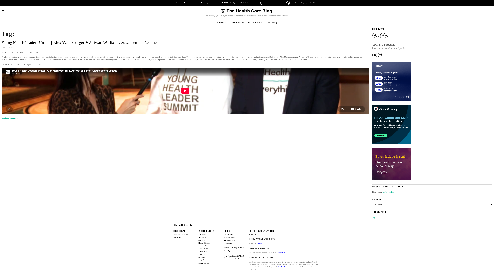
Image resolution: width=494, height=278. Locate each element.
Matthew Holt (388, 191)
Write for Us (192, 3)
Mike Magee (202, 237)
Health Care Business (255, 22)
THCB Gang (272, 22)
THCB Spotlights (229, 235)
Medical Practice (237, 22)
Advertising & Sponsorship (209, 3)
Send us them (281, 252)
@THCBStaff (253, 235)
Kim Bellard (202, 235)
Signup (375, 217)
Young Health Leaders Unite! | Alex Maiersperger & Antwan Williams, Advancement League (79, 42)
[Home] (246, 11)
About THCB (180, 3)
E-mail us (261, 243)
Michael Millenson (204, 243)
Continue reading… (10, 117)
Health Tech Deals (229, 237)
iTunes (226, 251)
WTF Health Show (229, 240)
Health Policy (222, 22)
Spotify (230, 251)
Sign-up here (238, 258)
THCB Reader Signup (230, 3)
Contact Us (244, 3)
